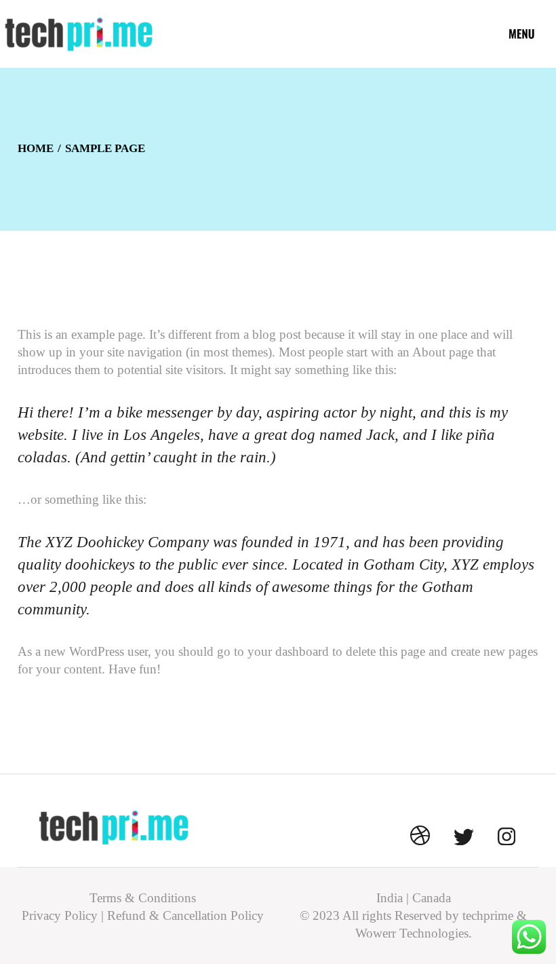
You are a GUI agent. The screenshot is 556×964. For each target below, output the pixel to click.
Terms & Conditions (143, 898)
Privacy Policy (60, 915)
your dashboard (288, 651)
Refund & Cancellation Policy (185, 915)
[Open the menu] (522, 34)
